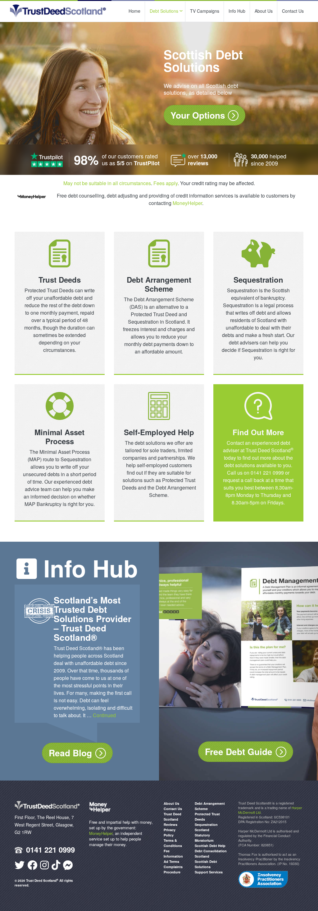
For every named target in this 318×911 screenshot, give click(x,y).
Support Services (209, 872)
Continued (104, 715)
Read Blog (70, 752)
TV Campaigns (204, 11)
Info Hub (237, 11)
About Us (264, 11)
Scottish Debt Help (210, 845)
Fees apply (165, 183)
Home (134, 11)
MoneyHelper (187, 203)
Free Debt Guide (238, 751)
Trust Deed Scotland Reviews (172, 819)
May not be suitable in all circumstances (107, 183)
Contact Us (293, 11)
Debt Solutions (164, 11)
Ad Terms (171, 861)
